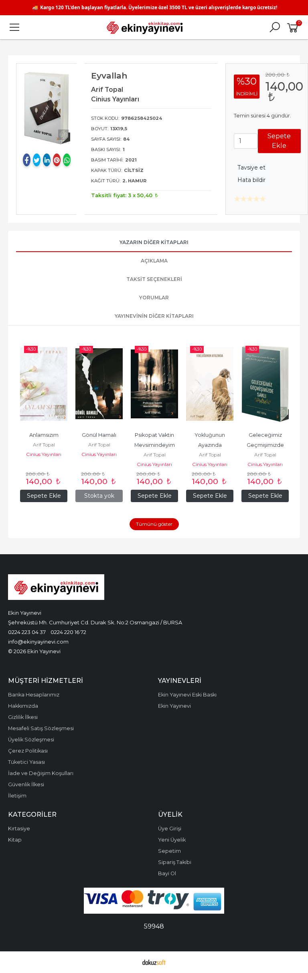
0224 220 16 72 (68, 632)
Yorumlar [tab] (154, 298)
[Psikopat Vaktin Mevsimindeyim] (154, 384)
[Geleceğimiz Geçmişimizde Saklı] (265, 384)
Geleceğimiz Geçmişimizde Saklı (266, 445)
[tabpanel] (47, 107)
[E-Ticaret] (154, 962)
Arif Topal (44, 445)
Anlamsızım (44, 435)
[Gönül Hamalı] (99, 384)
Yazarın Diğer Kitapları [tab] (154, 242)
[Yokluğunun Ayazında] (209, 384)
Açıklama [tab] (154, 261)
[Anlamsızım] (43, 384)
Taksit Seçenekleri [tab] (154, 279)
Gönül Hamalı (99, 435)
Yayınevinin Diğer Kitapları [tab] (154, 316)
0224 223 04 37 (27, 632)
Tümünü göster (154, 524)
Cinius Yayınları (43, 454)
